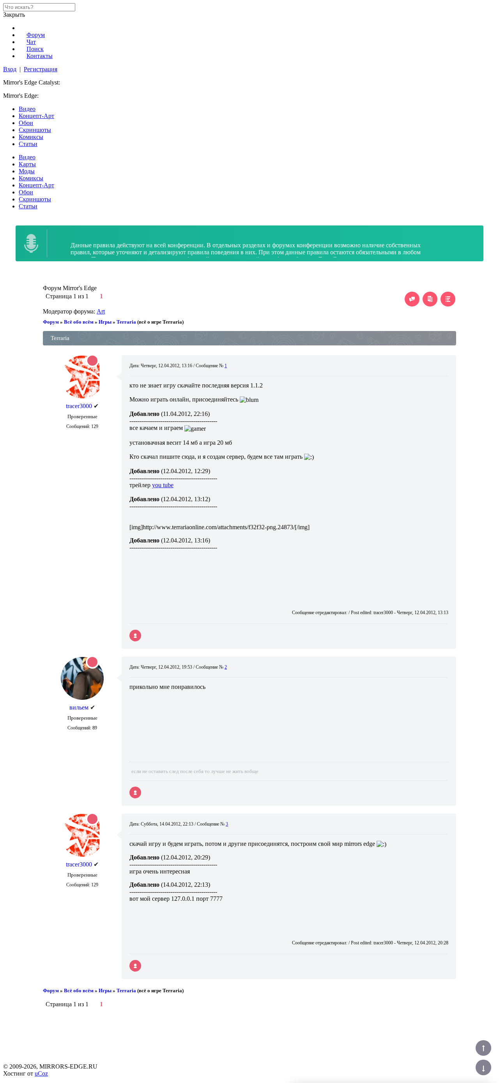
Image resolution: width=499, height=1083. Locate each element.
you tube (162, 485)
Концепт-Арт (36, 116)
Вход (9, 69)
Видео (27, 109)
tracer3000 (79, 406)
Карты (27, 164)
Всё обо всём (79, 322)
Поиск (35, 49)
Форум (36, 35)
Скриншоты (35, 130)
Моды (27, 171)
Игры (105, 322)
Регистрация (40, 69)
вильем (78, 707)
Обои (26, 123)
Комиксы (31, 137)
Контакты (40, 56)
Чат (31, 42)
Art (101, 311)
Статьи (28, 144)
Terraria (126, 322)
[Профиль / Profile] (135, 635)
